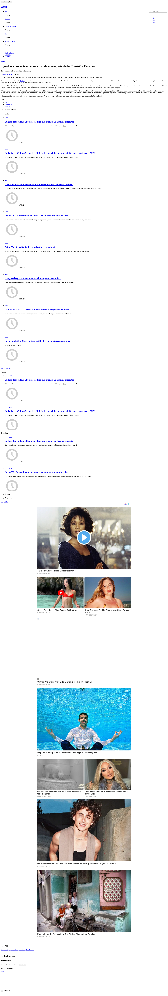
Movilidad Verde (10, 41)
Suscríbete (23, 965)
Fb (154, 18)
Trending (8, 368)
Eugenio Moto (7, 74)
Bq (153, 17)
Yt (153, 22)
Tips (6, 34)
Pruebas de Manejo (10, 26)
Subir (2, 971)
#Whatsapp (8, 104)
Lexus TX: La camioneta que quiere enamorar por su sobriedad (36, 472)
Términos (7, 55)
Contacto (7, 56)
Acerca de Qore (5, 950)
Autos (6, 11)
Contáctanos (14, 950)
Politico (22, 81)
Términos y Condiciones (26, 950)
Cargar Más (4, 502)
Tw (154, 20)
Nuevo (3, 368)
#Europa (7, 106)
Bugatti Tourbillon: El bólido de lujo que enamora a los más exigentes (39, 380)
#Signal (7, 102)
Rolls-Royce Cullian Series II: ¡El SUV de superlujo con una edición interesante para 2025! (50, 411)
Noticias (7, 19)
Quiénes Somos (9, 53)
